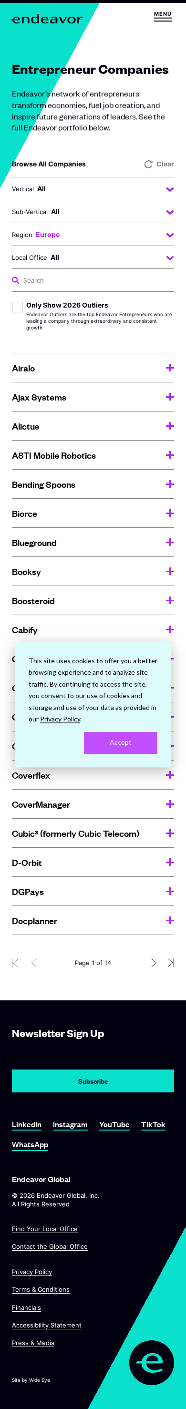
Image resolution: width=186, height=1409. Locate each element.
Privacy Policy (32, 1271)
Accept (121, 743)
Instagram (70, 1124)
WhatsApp (30, 1144)
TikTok (153, 1124)
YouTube (114, 1124)
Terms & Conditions (41, 1289)
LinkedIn (26, 1124)
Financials (26, 1307)
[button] (163, 16)
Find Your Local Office (45, 1229)
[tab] (93, 367)
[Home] (48, 19)
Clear (165, 164)
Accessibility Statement (47, 1325)
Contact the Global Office (50, 1246)
